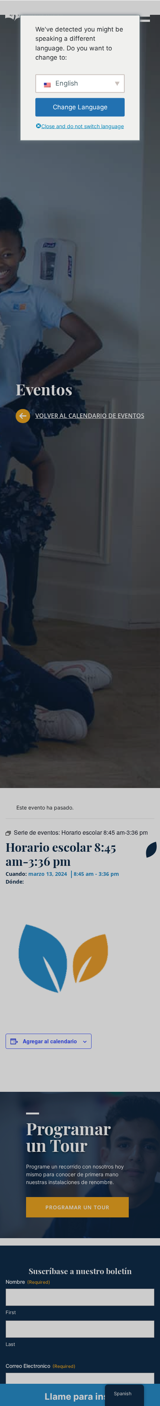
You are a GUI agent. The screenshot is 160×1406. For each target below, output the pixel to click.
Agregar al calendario (50, 1041)
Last (10, 1344)
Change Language (80, 106)
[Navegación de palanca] (143, 15)
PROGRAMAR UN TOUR (77, 1207)
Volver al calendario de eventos (89, 416)
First (11, 1312)
